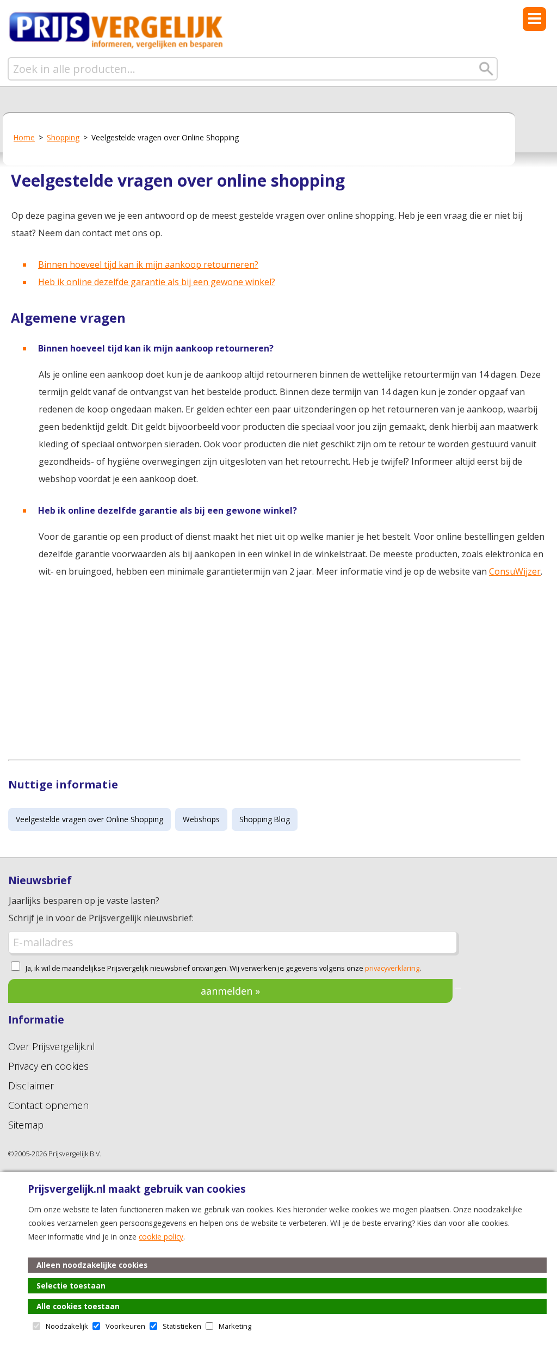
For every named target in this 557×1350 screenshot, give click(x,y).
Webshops (201, 819)
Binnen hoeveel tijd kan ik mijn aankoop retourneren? (148, 264)
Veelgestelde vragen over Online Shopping (89, 819)
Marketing (235, 1326)
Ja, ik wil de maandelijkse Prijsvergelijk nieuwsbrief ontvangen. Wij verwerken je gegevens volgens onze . (223, 968)
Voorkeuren (125, 1326)
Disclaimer (31, 1085)
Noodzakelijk (67, 1326)
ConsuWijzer (515, 571)
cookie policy (161, 1236)
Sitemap (26, 1124)
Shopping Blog (264, 819)
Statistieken (182, 1326)
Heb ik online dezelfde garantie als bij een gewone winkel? (156, 282)
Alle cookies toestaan (78, 1306)
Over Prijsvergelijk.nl (51, 1046)
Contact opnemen (48, 1105)
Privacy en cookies (48, 1065)
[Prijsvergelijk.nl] (116, 47)
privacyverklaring (392, 968)
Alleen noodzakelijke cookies (91, 1265)
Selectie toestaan (71, 1285)
